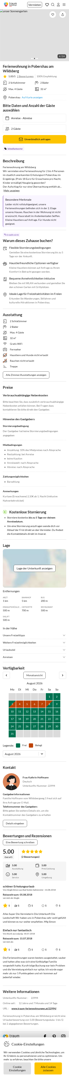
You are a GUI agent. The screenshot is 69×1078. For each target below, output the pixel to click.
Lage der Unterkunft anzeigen (35, 568)
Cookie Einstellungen (17, 1068)
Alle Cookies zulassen (48, 1068)
